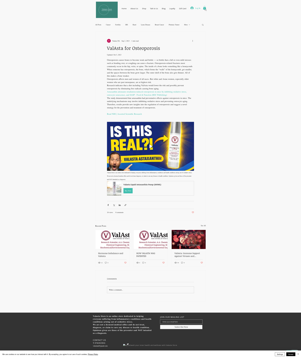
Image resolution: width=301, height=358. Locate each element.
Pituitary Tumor (174, 25)
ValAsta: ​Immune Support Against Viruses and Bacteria (187, 254)
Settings (280, 354)
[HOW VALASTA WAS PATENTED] (151, 239)
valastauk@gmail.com (100, 346)
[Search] (205, 10)
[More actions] (192, 40)
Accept (290, 354)
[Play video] (150, 146)
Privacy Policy (93, 354)
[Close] (298, 354)
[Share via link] (125, 205)
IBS (126, 25)
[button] (134, 8)
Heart (134, 25)
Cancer (108, 25)
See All (203, 225)
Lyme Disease (145, 25)
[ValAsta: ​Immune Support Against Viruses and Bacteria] (189, 239)
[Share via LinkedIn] (120, 205)
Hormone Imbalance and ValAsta (110, 254)
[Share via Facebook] (108, 205)
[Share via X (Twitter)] (114, 205)
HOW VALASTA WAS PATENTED (145, 254)
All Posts (98, 25)
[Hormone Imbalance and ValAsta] (112, 239)
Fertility (118, 25)
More (186, 25)
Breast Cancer (159, 25)
